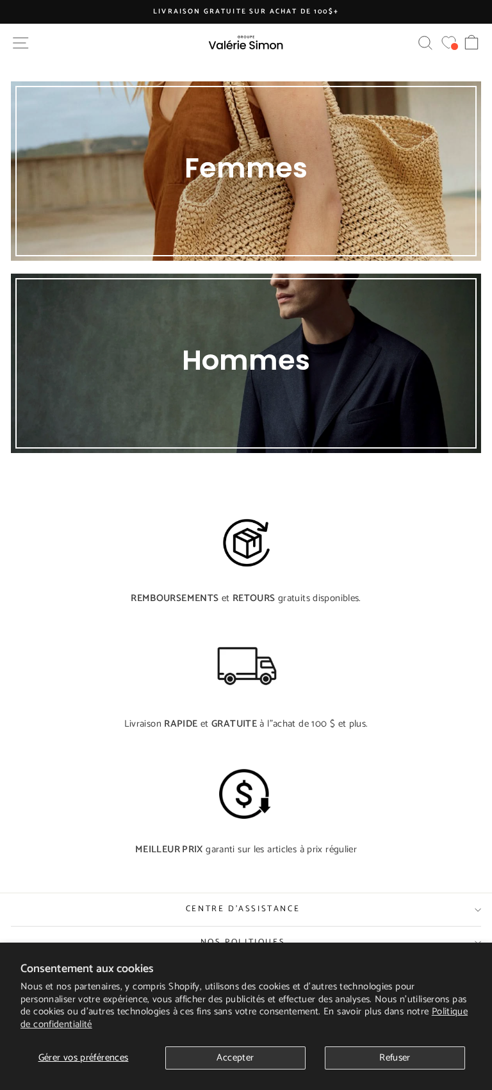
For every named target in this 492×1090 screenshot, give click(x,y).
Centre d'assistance (243, 909)
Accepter (235, 1058)
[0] (449, 42)
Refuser (395, 1058)
